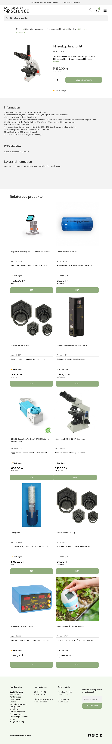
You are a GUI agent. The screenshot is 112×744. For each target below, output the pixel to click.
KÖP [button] (31, 290)
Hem (21, 29)
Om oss (13, 701)
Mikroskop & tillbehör (56, 29)
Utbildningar (15, 699)
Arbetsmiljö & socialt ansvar (19, 718)
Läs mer (56, 61)
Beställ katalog (16, 692)
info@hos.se (39, 694)
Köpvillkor (14, 709)
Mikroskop (71, 29)
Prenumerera (92, 705)
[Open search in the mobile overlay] (56, 18)
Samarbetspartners (18, 704)
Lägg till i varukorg (84, 79)
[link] (98, 10)
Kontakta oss (15, 696)
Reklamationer (16, 714)
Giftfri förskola (16, 694)
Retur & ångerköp (17, 711)
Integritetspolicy (17, 721)
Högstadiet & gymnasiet (71, 2)
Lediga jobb (15, 706)
